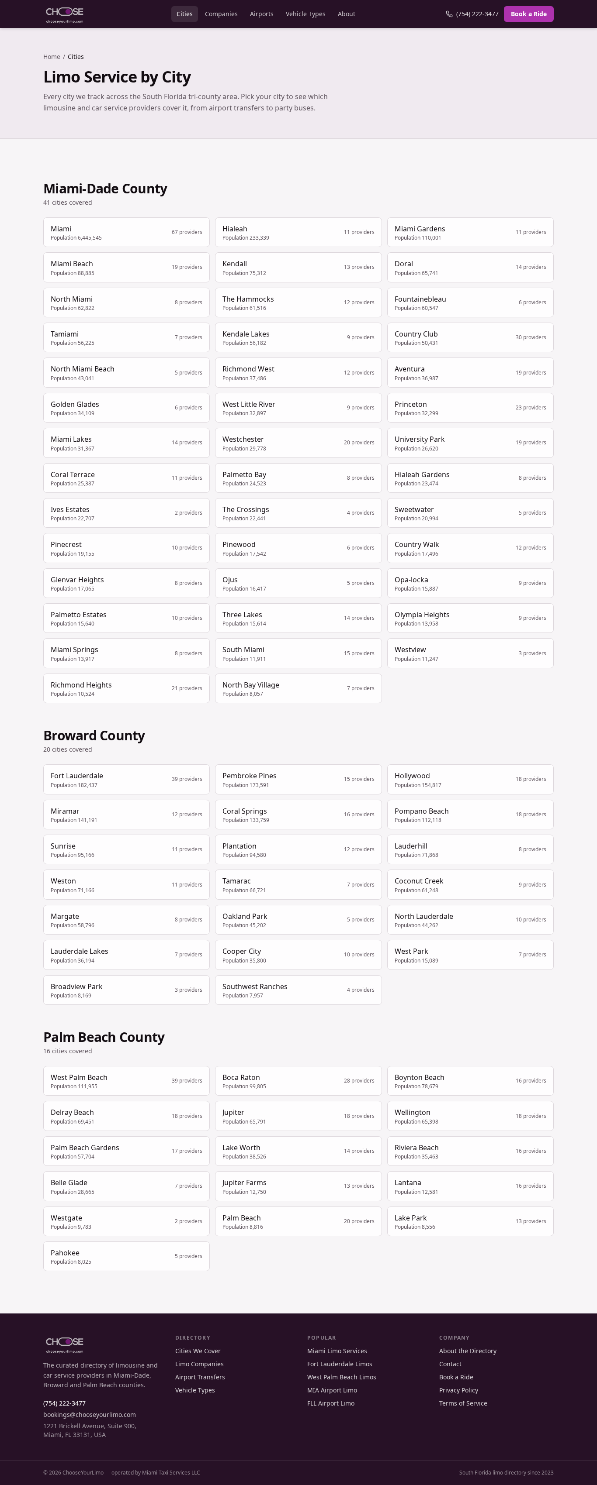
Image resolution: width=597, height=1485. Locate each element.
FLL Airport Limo (330, 1403)
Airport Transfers (200, 1377)
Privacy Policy (458, 1390)
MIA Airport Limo (332, 1390)
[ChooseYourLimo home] (64, 14)
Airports (262, 14)
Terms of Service (463, 1403)
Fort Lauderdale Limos (339, 1364)
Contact (450, 1364)
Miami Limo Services (337, 1351)
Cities (185, 14)
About (346, 14)
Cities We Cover (198, 1351)
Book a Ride (529, 14)
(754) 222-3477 (477, 14)
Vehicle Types (306, 14)
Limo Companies (199, 1364)
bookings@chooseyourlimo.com (89, 1414)
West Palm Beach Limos (341, 1377)
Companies (221, 14)
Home (51, 56)
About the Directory (467, 1351)
